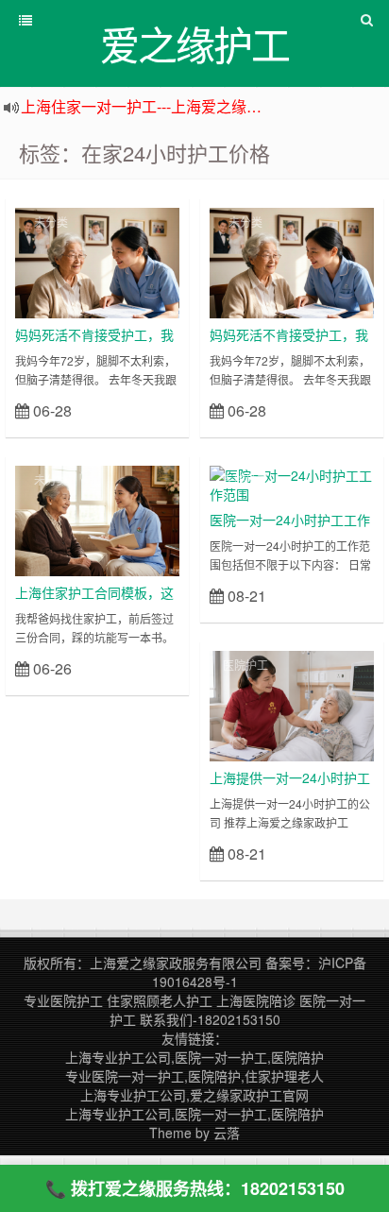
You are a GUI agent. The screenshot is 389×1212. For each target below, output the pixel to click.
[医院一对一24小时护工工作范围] (292, 482)
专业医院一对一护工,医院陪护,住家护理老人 (194, 1076)
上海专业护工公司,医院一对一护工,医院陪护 (194, 1057)
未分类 (51, 221)
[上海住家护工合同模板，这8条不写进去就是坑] (97, 518)
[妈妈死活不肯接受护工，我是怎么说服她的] (97, 260)
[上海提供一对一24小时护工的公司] (292, 703)
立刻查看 (146, 409)
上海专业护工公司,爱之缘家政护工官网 (194, 1094)
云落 (226, 1132)
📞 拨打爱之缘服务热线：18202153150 (195, 1188)
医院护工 (245, 479)
